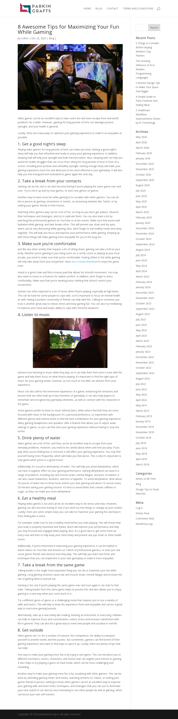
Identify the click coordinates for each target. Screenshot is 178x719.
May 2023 (141, 330)
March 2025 (142, 212)
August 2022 (143, 378)
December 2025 (145, 163)
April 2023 (141, 335)
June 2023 (141, 324)
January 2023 (143, 351)
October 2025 (143, 174)
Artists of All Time (146, 478)
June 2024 (141, 260)
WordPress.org (144, 524)
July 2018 (141, 443)
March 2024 (142, 276)
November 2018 (145, 432)
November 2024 (145, 233)
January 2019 (143, 421)
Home (87, 8)
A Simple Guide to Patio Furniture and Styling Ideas (146, 101)
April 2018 (141, 459)
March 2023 (142, 341)
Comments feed (145, 518)
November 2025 (145, 169)
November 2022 (145, 362)
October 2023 (143, 303)
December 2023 (145, 292)
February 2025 (144, 217)
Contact (112, 8)
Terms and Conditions (138, 8)
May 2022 (141, 394)
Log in (139, 507)
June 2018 (141, 448)
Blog (98, 8)
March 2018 (142, 464)
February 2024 (144, 282)
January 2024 (143, 287)
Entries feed (142, 513)
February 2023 (144, 346)
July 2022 (141, 384)
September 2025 (145, 180)
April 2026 (141, 142)
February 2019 (144, 416)
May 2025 (141, 201)
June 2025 (141, 196)
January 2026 (143, 158)
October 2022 (143, 367)
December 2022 (145, 357)
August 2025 (143, 185)
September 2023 (145, 308)
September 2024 (145, 244)
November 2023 (145, 298)
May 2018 (141, 453)
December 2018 (145, 426)
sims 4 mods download (84, 261)
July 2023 (141, 319)
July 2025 (141, 190)
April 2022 (141, 400)
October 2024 (143, 239)
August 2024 (143, 249)
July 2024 (141, 255)
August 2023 (143, 314)
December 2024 (145, 228)
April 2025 (141, 206)
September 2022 (145, 373)
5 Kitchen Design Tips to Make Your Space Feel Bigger (148, 87)
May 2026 (141, 137)
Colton (25, 38)
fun (39, 635)
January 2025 (143, 223)
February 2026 (144, 153)
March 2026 (142, 147)
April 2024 (141, 271)
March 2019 (142, 410)
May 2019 (141, 405)
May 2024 (141, 265)
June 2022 (141, 389)
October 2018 (143, 437)
